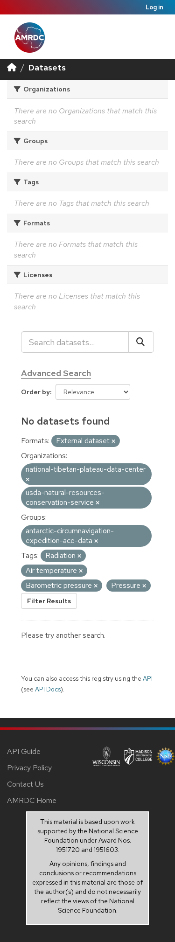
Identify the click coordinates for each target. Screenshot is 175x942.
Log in (154, 7)
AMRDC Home (31, 800)
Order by (35, 392)
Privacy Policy (29, 768)
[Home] (11, 67)
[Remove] (113, 441)
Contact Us (25, 784)
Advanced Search (56, 373)
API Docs (48, 689)
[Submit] (141, 342)
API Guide (24, 751)
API (148, 678)
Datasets (47, 67)
